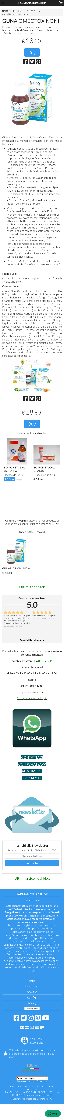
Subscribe (32, 863)
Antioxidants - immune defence (16, 14)
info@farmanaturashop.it (39, 1094)
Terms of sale (32, 986)
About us (32, 991)
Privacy (32, 1003)
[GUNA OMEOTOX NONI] (32, 98)
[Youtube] (46, 1019)
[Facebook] (16, 1019)
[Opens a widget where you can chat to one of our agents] (53, 1114)
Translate (41, 1081)
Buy (32, 52)
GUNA (56, 523)
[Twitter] (23, 1019)
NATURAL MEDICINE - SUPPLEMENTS (20, 11)
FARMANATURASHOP (32, 3)
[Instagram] (31, 1019)
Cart (30, 997)
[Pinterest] (38, 1019)
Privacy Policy (32, 1008)
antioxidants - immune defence (31, 523)
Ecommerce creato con (32, 1098)
